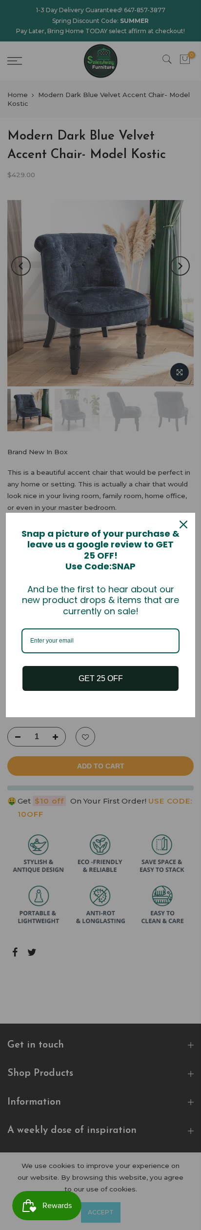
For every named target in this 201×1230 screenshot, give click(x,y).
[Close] (183, 524)
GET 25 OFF (101, 678)
